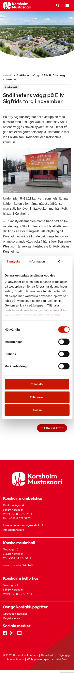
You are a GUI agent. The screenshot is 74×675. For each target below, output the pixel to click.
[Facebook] (5, 633)
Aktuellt (7, 75)
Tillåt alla (37, 384)
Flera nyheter (52, 428)
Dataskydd (47, 655)
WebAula (61, 659)
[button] (67, 5)
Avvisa (37, 410)
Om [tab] (60, 261)
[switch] (63, 342)
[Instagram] (12, 633)
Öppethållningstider (15, 613)
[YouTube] (19, 633)
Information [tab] (37, 261)
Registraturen (11, 618)
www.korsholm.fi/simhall (18, 565)
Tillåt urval (37, 397)
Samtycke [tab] (13, 261)
